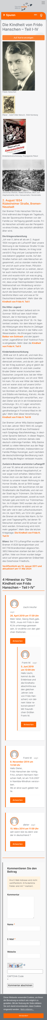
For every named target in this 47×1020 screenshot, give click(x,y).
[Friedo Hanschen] (18, 66)
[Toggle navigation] (43, 2)
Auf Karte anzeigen (23, 37)
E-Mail (11, 939)
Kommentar (13, 894)
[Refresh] (24, 964)
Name (11, 924)
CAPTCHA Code (15, 976)
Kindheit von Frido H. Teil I (16, 301)
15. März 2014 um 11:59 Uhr (24, 828)
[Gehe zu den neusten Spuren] (36, 15)
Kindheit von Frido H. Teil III (16, 417)
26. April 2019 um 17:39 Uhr (24, 615)
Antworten (18, 641)
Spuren (10, 15)
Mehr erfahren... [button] (27, 1009)
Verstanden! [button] (23, 1016)
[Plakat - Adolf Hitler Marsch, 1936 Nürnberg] (8, 104)
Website (11, 951)
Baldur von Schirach (12, 336)
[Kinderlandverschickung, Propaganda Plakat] (14, 136)
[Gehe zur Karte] (41, 15)
